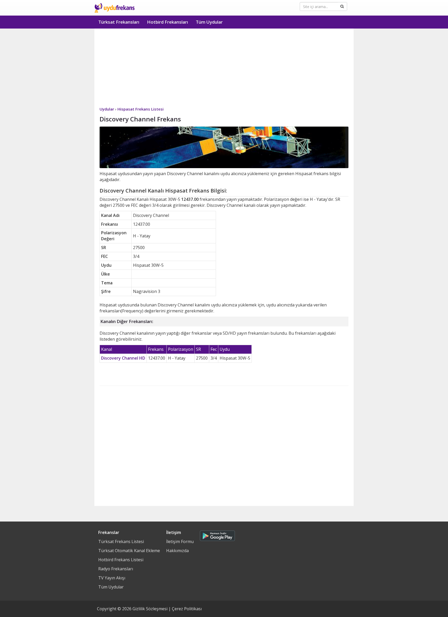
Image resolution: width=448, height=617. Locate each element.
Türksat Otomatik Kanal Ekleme (129, 550)
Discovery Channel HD (123, 358)
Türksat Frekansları (118, 22)
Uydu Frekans (114, 8)
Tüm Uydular (209, 22)
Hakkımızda (177, 550)
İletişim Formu (180, 541)
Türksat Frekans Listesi (121, 541)
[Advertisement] (224, 67)
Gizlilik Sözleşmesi (149, 609)
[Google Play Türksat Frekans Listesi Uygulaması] (217, 534)
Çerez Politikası (187, 609)
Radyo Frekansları (115, 569)
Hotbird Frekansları (167, 22)
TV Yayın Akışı (111, 578)
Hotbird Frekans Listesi (120, 560)
